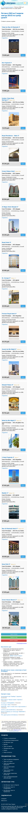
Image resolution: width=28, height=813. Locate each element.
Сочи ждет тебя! (5, 704)
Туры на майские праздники (11, 759)
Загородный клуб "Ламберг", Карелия (11, 696)
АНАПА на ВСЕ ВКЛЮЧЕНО (8, 709)
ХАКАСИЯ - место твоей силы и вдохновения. (13, 706)
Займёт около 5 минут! (16, 655)
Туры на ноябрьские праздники (9, 764)
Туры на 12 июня (8, 761)
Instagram (3, 798)
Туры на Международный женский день (10, 777)
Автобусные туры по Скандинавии (9, 787)
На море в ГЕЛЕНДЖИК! (7, 703)
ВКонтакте (4, 800)
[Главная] (8, 3)
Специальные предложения (11, 740)
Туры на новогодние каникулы (9, 767)
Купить (23, 55)
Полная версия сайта (14, 731)
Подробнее (5, 38)
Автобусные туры (8, 742)
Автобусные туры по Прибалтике (9, 791)
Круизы (6, 744)
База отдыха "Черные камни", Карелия (11, 699)
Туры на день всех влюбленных (8, 770)
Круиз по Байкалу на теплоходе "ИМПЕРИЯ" (13, 711)
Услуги (5, 750)
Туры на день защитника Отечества (10, 774)
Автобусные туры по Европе (11, 785)
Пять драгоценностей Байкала (9, 714)
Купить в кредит (14, 640)
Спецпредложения (22, 643)
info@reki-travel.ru (17, 729)
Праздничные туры (9, 748)
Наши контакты (8, 752)
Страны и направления (10, 738)
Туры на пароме (8, 746)
